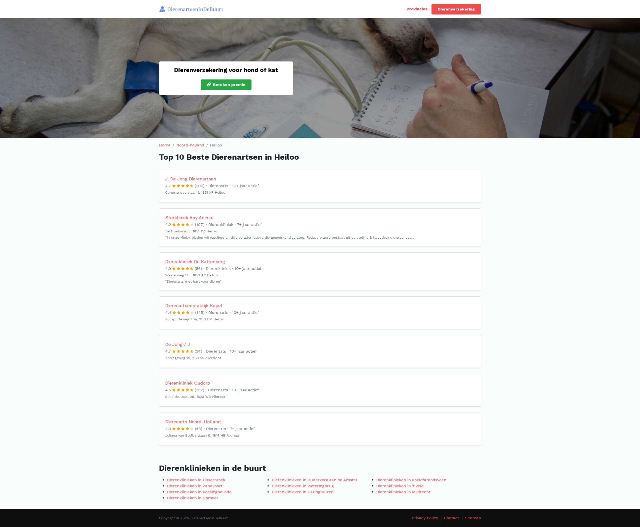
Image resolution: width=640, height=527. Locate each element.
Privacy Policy (425, 518)
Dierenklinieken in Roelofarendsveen (411, 480)
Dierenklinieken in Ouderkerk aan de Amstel (314, 480)
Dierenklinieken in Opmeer (192, 498)
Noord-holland (190, 145)
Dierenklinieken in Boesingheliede (199, 492)
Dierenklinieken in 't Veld (400, 486)
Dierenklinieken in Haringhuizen (303, 492)
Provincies (417, 8)
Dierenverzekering (456, 9)
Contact (451, 518)
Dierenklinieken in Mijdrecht (403, 492)
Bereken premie (229, 84)
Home (164, 145)
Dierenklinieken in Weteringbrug (303, 486)
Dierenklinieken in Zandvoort (194, 486)
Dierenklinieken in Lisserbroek (196, 480)
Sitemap (473, 518)
